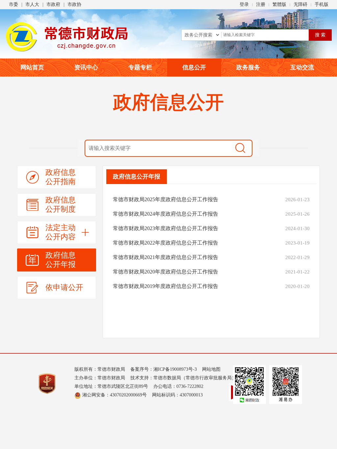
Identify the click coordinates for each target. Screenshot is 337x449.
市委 (13, 4)
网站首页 (32, 67)
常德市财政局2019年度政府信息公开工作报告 (165, 286)
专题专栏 (140, 67)
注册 (260, 4)
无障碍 (300, 4)
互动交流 (302, 67)
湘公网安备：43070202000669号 (114, 394)
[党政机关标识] (47, 383)
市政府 (53, 4)
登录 (244, 4)
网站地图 (211, 369)
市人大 (32, 4)
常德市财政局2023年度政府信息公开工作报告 (165, 228)
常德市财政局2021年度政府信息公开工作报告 (165, 257)
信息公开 (194, 67)
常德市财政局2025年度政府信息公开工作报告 (165, 199)
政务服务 (248, 67)
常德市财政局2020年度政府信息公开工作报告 (165, 271)
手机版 (321, 4)
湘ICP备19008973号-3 (175, 369)
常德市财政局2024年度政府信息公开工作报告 (165, 214)
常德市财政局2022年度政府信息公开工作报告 (165, 243)
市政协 (74, 4)
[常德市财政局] (67, 36)
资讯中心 (86, 67)
